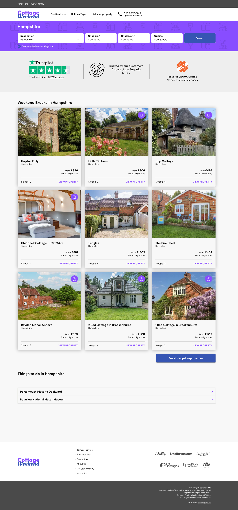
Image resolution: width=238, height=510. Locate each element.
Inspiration (82, 473)
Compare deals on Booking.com (37, 46)
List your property (102, 14)
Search (200, 38)
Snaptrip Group (204, 503)
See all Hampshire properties (186, 358)
